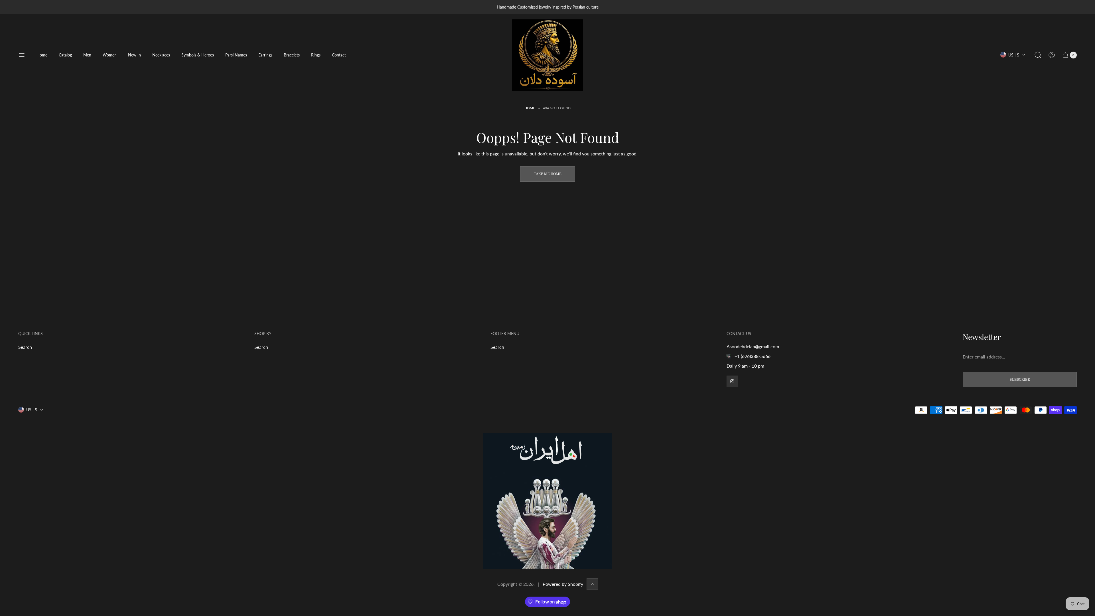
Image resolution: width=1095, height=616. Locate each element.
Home (529, 108)
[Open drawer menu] (21, 55)
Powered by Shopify (563, 584)
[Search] (1038, 55)
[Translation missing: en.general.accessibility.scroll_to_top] (592, 584)
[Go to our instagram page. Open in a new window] (732, 381)
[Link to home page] (547, 501)
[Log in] (1051, 55)
